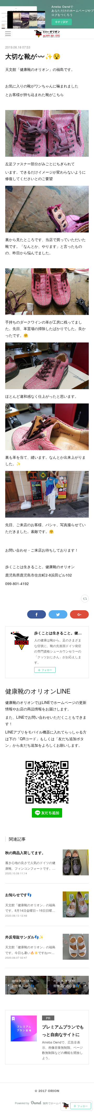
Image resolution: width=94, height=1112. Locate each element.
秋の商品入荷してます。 (25, 852)
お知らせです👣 (18, 894)
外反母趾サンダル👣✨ (24, 936)
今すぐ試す (61, 22)
